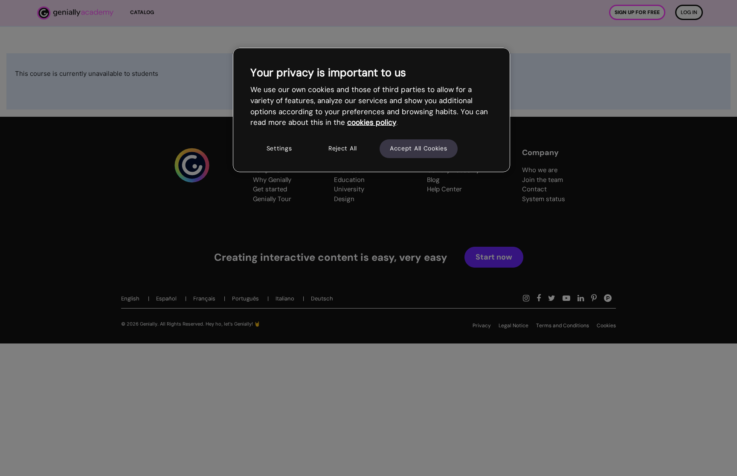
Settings (279, 148)
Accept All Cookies (418, 148)
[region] (371, 110)
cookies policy (371, 122)
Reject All (342, 148)
